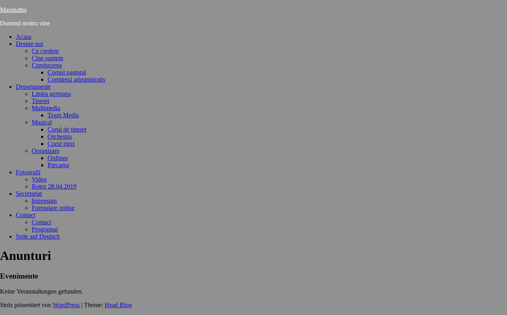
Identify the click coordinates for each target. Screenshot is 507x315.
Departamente (33, 86)
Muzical (42, 122)
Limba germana (51, 93)
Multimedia (46, 108)
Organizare (45, 150)
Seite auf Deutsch (38, 236)
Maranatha (13, 9)
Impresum (44, 200)
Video (39, 179)
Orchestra (60, 136)
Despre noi (29, 43)
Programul (45, 229)
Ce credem (45, 51)
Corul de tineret (67, 129)
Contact (25, 215)
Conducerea (47, 65)
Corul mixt (61, 143)
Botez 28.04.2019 (54, 186)
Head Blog (118, 305)
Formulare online (53, 207)
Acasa (23, 36)
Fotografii (28, 172)
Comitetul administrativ (77, 79)
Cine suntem (47, 58)
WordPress (66, 305)
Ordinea (58, 158)
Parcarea (58, 165)
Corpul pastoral (67, 72)
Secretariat (29, 193)
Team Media (63, 115)
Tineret (40, 100)
